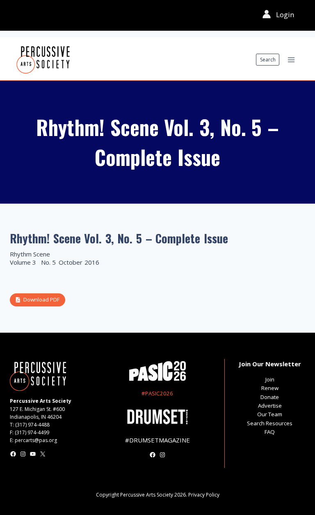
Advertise (270, 405)
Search (268, 59)
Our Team (269, 414)
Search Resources (269, 423)
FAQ (270, 432)
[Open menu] (291, 59)
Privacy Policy (203, 494)
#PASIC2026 (157, 393)
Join (269, 379)
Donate (269, 397)
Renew (269, 388)
